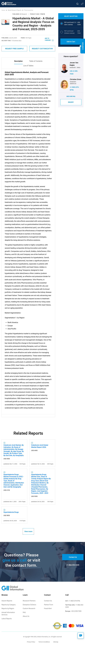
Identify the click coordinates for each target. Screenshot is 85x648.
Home (3, 10)
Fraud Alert (48, 608)
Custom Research (29, 608)
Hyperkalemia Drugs (11, 512)
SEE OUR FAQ (70, 96)
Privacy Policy (31, 642)
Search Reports (7, 601)
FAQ (24, 612)
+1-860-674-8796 (74, 601)
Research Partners (29, 601)
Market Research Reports (14, 10)
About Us (26, 616)
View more (28, 531)
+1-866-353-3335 (72, 565)
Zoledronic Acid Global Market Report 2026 (39, 446)
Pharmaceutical (28, 10)
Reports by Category (9, 605)
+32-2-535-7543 (76, 611)
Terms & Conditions (44, 642)
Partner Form (48, 605)
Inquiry (71, 102)
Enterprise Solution (29, 605)
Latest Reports (7, 619)
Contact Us (73, 557)
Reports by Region (8, 608)
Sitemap (55, 642)
